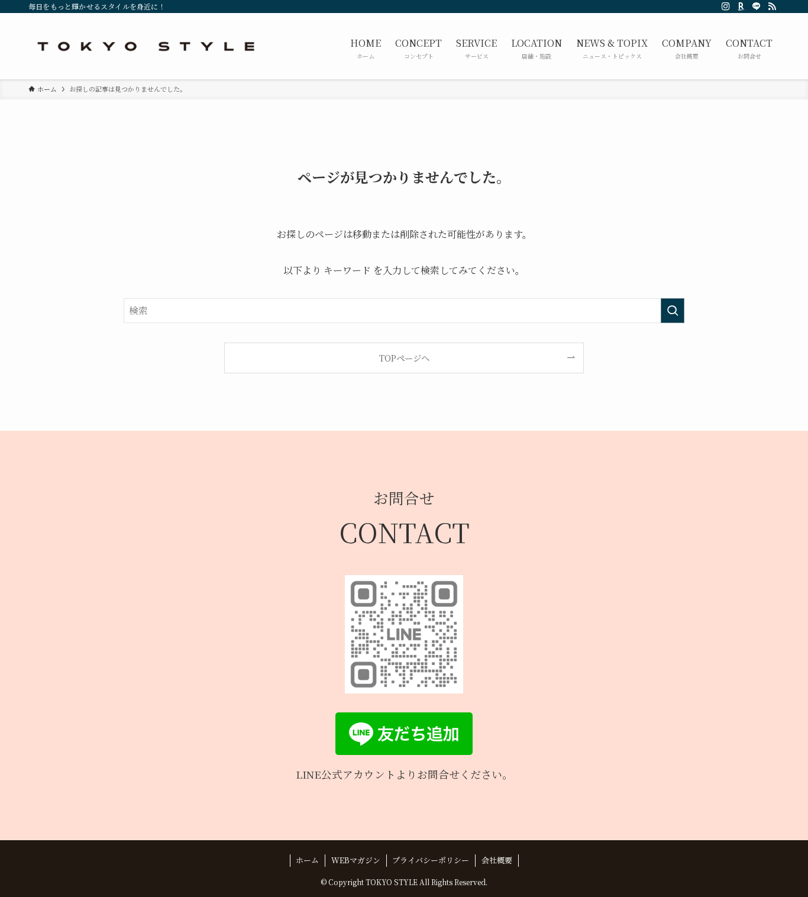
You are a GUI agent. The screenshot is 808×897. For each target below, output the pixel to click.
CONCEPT (418, 48)
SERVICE (476, 48)
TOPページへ (404, 357)
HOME (365, 48)
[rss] (772, 6)
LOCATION (536, 48)
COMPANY (687, 48)
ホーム (307, 860)
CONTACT (749, 48)
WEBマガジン (355, 860)
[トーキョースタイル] (146, 46)
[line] (756, 6)
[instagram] (725, 6)
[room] (741, 6)
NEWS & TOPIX (612, 48)
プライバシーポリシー (430, 860)
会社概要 (496, 860)
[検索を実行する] (672, 310)
